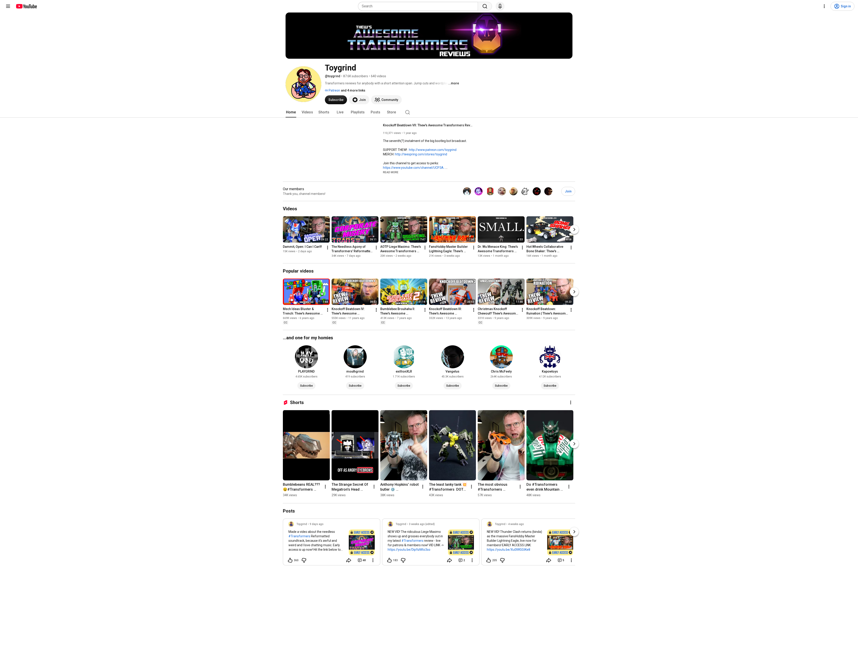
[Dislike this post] (303, 560)
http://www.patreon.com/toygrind (432, 150)
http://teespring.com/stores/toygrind (421, 154)
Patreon (334, 90)
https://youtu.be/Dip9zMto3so (409, 549)
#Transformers (299, 536)
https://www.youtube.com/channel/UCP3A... (414, 167)
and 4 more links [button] (353, 90)
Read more (390, 172)
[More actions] (327, 247)
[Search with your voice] (500, 6)
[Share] (348, 560)
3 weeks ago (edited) (422, 524)
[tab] (291, 112)
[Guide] (8, 6)
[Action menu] (372, 560)
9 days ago (316, 524)
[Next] (574, 229)
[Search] (485, 6)
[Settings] (824, 6)
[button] (390, 172)
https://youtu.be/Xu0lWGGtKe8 (508, 549)
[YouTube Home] (26, 6)
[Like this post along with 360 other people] (290, 560)
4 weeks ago (516, 524)
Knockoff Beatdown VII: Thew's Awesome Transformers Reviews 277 (428, 125)
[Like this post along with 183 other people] (389, 560)
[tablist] (429, 112)
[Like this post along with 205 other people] (488, 560)
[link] (331, 543)
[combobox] (419, 6)
